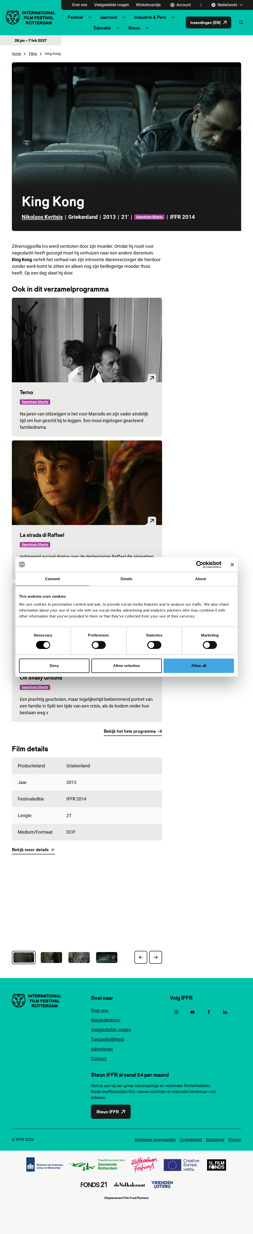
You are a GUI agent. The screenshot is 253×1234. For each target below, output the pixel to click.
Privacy (234, 1139)
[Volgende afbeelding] (155, 957)
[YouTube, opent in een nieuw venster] (192, 1012)
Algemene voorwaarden (155, 1139)
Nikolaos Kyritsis (42, 217)
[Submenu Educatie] (118, 27)
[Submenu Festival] (90, 17)
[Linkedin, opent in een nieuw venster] (225, 1012)
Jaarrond (108, 17)
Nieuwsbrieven (105, 1020)
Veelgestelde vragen (111, 4)
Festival (75, 17)
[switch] (99, 645)
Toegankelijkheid (107, 1039)
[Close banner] (232, 564)
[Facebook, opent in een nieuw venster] (209, 1012)
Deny (54, 665)
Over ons (79, 4)
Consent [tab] (52, 579)
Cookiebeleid (191, 1139)
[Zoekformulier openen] (241, 22)
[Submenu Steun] (147, 27)
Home (16, 54)
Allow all (198, 665)
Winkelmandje (148, 4)
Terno (26, 392)
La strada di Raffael (42, 535)
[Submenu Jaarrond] (124, 17)
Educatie (102, 27)
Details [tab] (127, 579)
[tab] (24, 957)
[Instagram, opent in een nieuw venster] (176, 1012)
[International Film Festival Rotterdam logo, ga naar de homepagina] (30, 17)
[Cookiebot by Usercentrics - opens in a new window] (199, 564)
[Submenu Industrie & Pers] (173, 17)
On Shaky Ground (41, 677)
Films (33, 54)
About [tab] (200, 579)
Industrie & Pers (150, 17)
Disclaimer (215, 1139)
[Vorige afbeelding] (140, 957)
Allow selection (126, 665)
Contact (98, 1058)
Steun (134, 27)
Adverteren (102, 1048)
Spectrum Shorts (149, 217)
